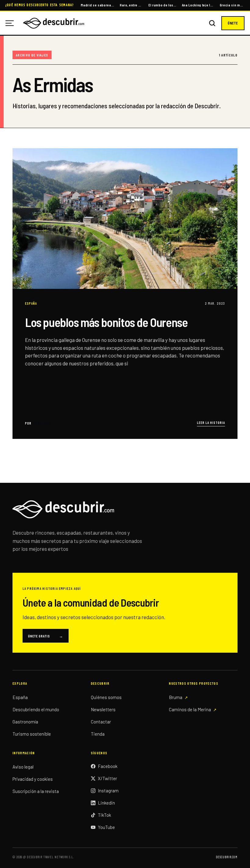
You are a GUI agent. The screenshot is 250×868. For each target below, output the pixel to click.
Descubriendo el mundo (35, 709)
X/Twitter (107, 778)
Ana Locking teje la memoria (198, 5)
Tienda (98, 734)
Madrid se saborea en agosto (97, 5)
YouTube (106, 827)
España (20, 697)
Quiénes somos (106, 697)
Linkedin (106, 802)
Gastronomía (25, 721)
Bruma (175, 697)
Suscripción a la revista (35, 791)
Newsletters (103, 709)
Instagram (108, 790)
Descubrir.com (227, 857)
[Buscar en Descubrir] (212, 23)
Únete (233, 23)
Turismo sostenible (31, 734)
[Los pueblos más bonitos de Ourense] (125, 293)
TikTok (104, 815)
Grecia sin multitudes (232, 5)
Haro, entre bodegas (131, 5)
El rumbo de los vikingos (162, 5)
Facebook (107, 766)
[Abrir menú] (11, 23)
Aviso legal (23, 766)
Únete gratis (45, 636)
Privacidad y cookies (32, 779)
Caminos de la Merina (190, 709)
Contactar (101, 721)
